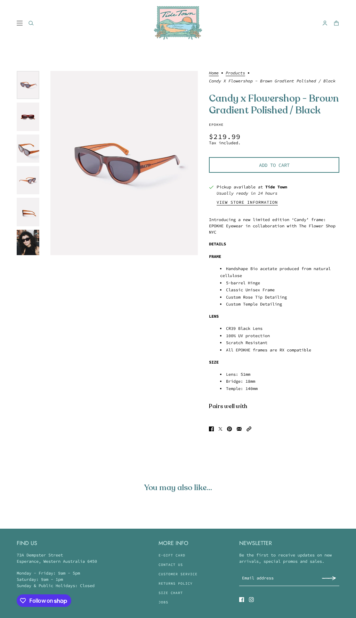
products (235, 73)
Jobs (163, 602)
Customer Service (178, 574)
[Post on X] (220, 429)
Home (214, 73)
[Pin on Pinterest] (229, 429)
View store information (247, 202)
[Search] (31, 23)
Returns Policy (176, 583)
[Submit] (329, 578)
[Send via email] (239, 429)
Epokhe (216, 124)
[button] (249, 429)
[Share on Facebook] (211, 429)
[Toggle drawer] (20, 23)
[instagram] (251, 599)
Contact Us (171, 564)
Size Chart (171, 593)
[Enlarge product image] (124, 163)
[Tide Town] (178, 23)
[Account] (325, 23)
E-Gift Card (172, 555)
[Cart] (336, 23)
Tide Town (276, 186)
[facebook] (241, 599)
